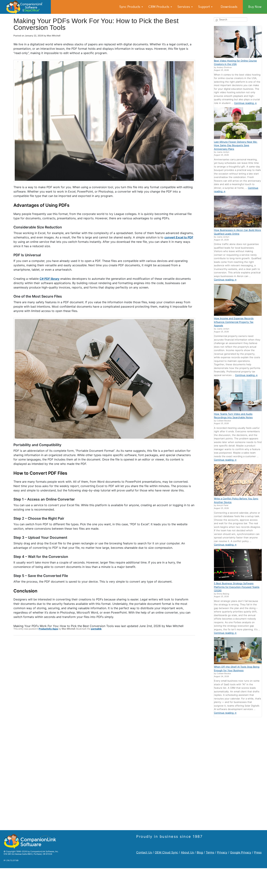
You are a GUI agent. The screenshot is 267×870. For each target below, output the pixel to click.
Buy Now (255, 7)
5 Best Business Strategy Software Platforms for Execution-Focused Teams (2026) (236, 587)
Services (184, 7)
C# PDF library (49, 278)
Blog (200, 852)
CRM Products (159, 7)
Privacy (222, 852)
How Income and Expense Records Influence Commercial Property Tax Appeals (234, 322)
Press (258, 852)
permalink (96, 628)
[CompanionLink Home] (25, 7)
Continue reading (245, 103)
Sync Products (130, 7)
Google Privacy (240, 852)
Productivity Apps (48, 628)
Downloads (229, 7)
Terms (210, 852)
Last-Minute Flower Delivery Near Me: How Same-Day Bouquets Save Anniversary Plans (235, 145)
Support (204, 7)
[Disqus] (104, 685)
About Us (187, 852)
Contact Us (144, 852)
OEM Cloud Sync (166, 852)
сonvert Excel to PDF (178, 237)
